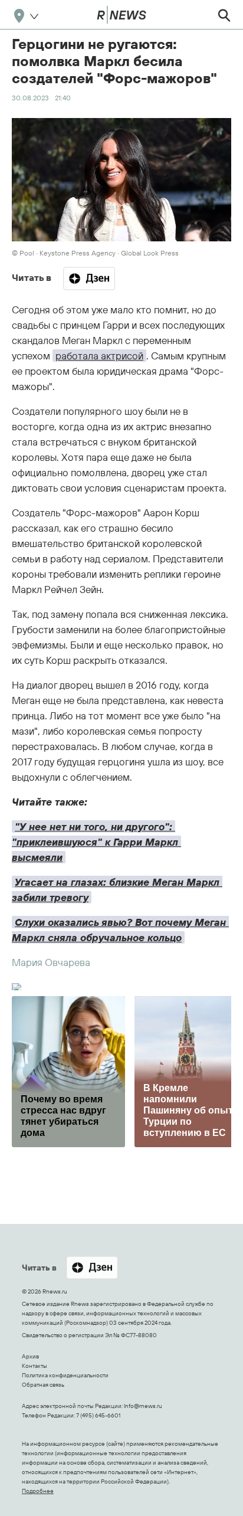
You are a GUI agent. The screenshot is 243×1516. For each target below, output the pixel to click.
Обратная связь (43, 1385)
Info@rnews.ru (143, 1406)
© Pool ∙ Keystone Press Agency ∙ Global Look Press (95, 252)
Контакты (34, 1366)
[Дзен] (89, 278)
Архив (30, 1356)
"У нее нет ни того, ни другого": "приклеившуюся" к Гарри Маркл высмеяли (96, 841)
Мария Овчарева (51, 962)
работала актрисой (99, 355)
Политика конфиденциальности (65, 1375)
